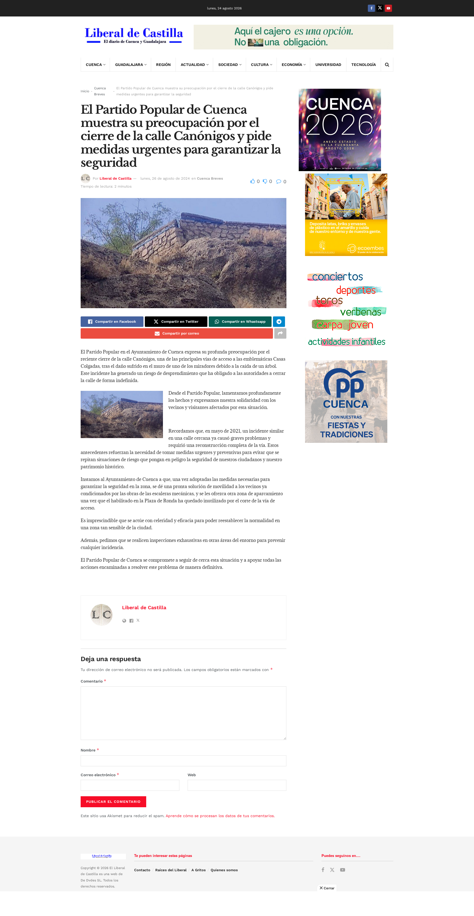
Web (192, 775)
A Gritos (198, 870)
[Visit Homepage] (133, 37)
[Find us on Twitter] (379, 8)
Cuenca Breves (100, 91)
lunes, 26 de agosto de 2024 (165, 178)
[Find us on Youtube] (388, 8)
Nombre (90, 750)
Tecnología (363, 64)
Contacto (142, 870)
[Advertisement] (237, 903)
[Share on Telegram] (279, 321)
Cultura (260, 64)
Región (163, 64)
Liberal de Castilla (115, 178)
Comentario (93, 681)
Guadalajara (129, 64)
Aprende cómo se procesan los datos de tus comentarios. (220, 816)
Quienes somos (224, 870)
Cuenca (94, 64)
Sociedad (228, 64)
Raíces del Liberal (171, 870)
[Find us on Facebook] (371, 8)
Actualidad (193, 64)
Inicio (85, 91)
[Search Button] (387, 64)
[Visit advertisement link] (293, 37)
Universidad (328, 64)
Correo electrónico (100, 774)
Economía (292, 64)
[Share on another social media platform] (280, 333)
